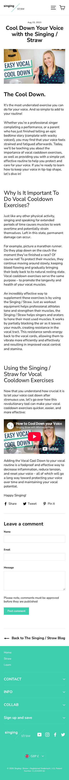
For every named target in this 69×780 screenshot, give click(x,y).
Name (7, 531)
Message (9, 567)
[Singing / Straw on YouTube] (39, 734)
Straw (8, 659)
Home (8, 652)
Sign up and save (18, 717)
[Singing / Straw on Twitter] (63, 734)
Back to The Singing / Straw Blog (38, 638)
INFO (8, 691)
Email (7, 549)
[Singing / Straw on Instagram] (47, 734)
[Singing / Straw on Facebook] (55, 734)
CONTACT (12, 679)
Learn (7, 665)
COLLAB (11, 704)
